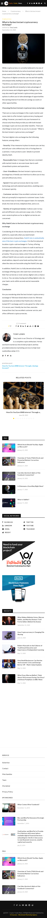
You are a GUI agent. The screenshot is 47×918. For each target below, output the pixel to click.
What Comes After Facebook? (28, 804)
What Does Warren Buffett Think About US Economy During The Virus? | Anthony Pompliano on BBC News (30, 677)
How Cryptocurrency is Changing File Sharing (30, 633)
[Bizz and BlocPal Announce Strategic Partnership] (8, 821)
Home (4, 11)
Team (4, 780)
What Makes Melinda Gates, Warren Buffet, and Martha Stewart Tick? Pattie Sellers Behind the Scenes (30, 619)
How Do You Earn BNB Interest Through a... (23, 412)
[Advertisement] (23, 718)
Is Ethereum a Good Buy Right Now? (30, 486)
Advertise (6, 762)
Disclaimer (6, 786)
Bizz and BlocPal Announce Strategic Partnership (30, 819)
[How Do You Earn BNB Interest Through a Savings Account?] (23, 395)
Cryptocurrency (16, 11)
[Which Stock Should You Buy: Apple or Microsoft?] (8, 447)
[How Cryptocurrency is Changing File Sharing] (8, 635)
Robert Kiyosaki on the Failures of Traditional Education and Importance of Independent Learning (30, 648)
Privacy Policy (7, 792)
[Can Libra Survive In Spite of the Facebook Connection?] (8, 476)
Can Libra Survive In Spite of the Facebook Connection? (28, 474)
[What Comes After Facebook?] (8, 807)
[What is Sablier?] (8, 502)
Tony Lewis (13, 27)
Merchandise (7, 774)
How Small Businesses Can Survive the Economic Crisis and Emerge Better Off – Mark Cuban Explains (29, 662)
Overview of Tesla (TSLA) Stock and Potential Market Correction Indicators (30, 460)
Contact (5, 768)
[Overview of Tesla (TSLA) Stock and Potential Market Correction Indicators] (8, 461)
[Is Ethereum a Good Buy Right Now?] (8, 489)
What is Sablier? (23, 499)
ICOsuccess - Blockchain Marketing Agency (23, 915)
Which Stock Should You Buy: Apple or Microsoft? (30, 446)
